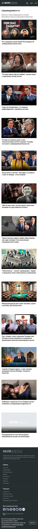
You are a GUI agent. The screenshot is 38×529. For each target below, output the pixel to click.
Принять (32, 522)
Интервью (6, 483)
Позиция (5, 478)
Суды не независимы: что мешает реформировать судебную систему (15, 108)
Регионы (5, 481)
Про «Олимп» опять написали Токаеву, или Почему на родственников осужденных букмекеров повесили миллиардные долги (18, 338)
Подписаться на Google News (14, 513)
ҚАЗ (31, 3)
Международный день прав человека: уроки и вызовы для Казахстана (19, 304)
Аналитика (6, 476)
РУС (36, 3)
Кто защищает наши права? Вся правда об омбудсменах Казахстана (18, 43)
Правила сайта (7, 494)
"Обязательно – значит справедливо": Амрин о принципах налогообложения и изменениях (19, 272)
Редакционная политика (10, 500)
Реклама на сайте (8, 496)
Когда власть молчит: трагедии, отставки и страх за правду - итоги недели (18, 174)
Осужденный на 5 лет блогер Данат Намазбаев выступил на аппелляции (15, 435)
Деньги (5, 474)
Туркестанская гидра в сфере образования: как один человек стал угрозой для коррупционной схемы (18, 240)
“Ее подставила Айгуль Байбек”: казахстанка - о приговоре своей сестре (19, 75)
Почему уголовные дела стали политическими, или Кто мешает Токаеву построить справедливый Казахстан (17, 142)
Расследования (7, 472)
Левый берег (7, 470)
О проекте (6, 491)
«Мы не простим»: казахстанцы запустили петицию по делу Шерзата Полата (18, 206)
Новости (5, 467)
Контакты (6, 498)
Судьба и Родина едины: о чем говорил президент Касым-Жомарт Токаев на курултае (17, 371)
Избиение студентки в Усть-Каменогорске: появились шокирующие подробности (18, 403)
